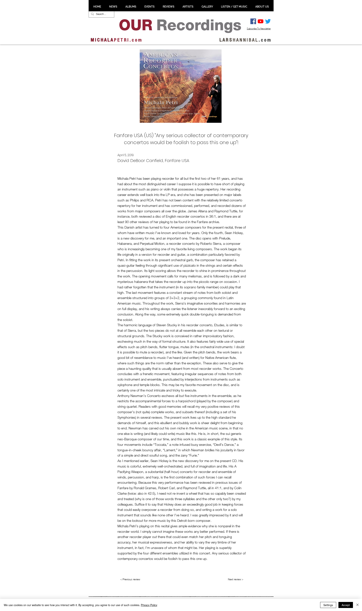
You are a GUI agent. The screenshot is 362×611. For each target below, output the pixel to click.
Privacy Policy (149, 605)
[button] (113, 6)
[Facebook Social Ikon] (253, 21)
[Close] (357, 605)
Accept (346, 605)
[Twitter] (268, 21)
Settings (328, 605)
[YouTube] (260, 21)
